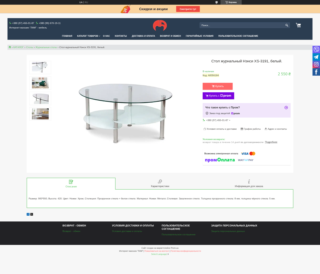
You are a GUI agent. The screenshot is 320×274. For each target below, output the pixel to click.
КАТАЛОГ (18, 47)
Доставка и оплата (143, 36)
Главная (67, 36)
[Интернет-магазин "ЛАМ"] (160, 25)
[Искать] (287, 25)
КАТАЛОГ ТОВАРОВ (87, 36)
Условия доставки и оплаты (127, 231)
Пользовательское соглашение (238, 36)
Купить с (214, 95)
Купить (219, 86)
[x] (31, 214)
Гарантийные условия (199, 36)
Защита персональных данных (228, 231)
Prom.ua (174, 248)
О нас (106, 36)
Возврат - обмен (71, 231)
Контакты (121, 36)
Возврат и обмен (170, 36)
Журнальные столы (46, 47)
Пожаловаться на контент (156, 251)
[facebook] (28, 214)
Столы (29, 47)
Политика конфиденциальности (186, 251)
